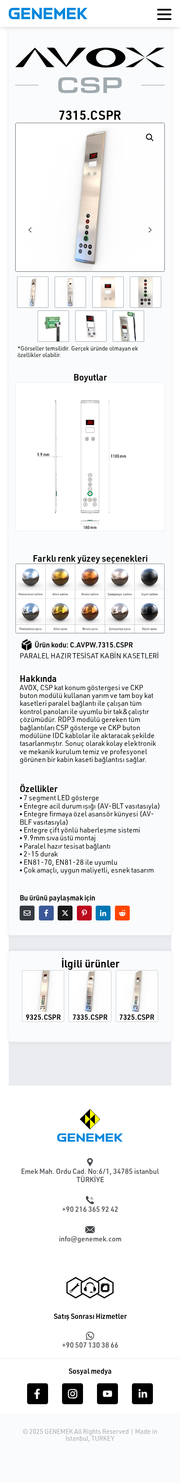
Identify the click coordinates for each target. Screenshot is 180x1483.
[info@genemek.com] (90, 1229)
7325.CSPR (136, 1016)
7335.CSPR (90, 1016)
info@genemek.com (90, 1238)
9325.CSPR (43, 1016)
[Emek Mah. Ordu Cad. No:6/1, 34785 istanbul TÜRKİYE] (90, 1162)
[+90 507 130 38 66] (90, 1336)
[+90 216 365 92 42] (90, 1200)
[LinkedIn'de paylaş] (103, 913)
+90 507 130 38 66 (90, 1345)
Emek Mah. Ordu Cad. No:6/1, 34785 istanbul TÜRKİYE (90, 1175)
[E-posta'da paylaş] (27, 913)
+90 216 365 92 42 (90, 1209)
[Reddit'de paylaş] (122, 913)
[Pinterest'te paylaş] (84, 913)
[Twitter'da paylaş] (65, 913)
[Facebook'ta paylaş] (46, 913)
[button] (150, 137)
